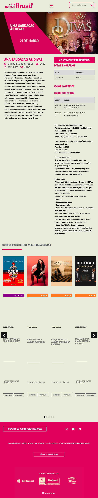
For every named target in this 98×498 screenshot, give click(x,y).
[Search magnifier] (91, 5)
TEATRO (19, 296)
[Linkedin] (79, 429)
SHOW (44, 296)
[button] (51, 6)
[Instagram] (67, 429)
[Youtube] (73, 429)
